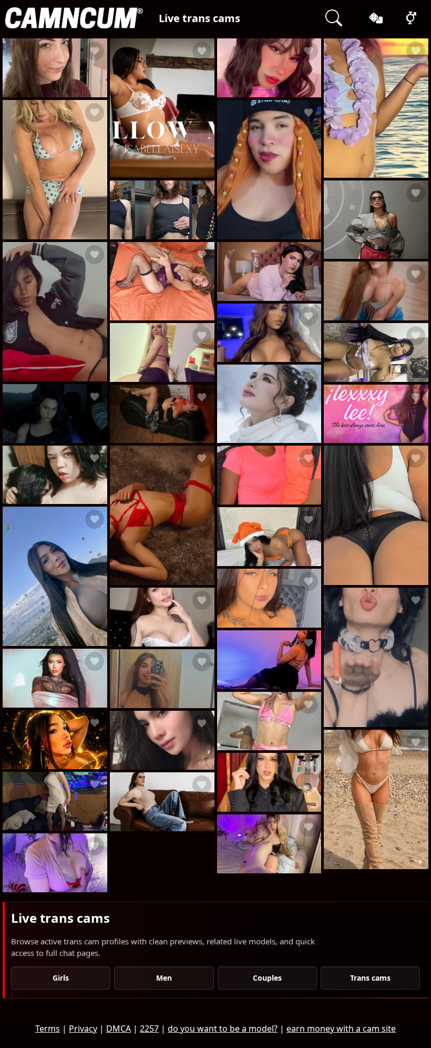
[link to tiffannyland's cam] (269, 843)
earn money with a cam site (341, 1028)
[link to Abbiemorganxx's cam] (55, 67)
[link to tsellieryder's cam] (162, 209)
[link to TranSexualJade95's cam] (376, 108)
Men (164, 978)
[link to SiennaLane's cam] (269, 598)
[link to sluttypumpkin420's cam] (55, 801)
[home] (74, 17)
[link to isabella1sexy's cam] (162, 108)
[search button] (334, 18)
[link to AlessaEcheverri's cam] (376, 290)
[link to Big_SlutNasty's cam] (269, 169)
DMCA (118, 1028)
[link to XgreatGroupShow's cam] (269, 475)
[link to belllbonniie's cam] (55, 678)
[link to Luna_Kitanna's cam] (376, 799)
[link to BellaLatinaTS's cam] (162, 414)
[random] (376, 18)
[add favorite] (94, 51)
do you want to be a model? (223, 1028)
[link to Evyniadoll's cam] (55, 413)
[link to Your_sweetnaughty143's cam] (162, 740)
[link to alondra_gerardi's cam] (269, 782)
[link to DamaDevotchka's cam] (55, 862)
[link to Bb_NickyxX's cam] (162, 617)
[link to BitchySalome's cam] (55, 739)
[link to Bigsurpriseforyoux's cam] (376, 219)
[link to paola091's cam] (376, 515)
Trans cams (370, 978)
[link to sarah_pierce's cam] (162, 678)
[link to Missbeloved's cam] (376, 352)
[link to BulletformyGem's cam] (55, 475)
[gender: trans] (410, 18)
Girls (61, 978)
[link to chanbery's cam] (55, 311)
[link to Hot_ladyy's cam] (269, 536)
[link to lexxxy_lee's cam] (376, 414)
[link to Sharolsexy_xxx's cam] (162, 352)
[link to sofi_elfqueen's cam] (269, 721)
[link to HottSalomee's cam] (269, 333)
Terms (47, 1028)
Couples (267, 978)
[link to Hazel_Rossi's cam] (269, 67)
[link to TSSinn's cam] (55, 169)
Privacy (83, 1028)
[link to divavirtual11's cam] (55, 576)
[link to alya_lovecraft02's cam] (269, 659)
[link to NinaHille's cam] (269, 271)
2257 (149, 1028)
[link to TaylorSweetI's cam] (162, 515)
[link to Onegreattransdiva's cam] (269, 404)
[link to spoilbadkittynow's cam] (376, 657)
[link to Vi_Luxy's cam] (162, 801)
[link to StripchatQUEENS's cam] (162, 281)
